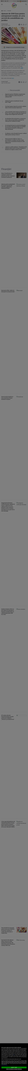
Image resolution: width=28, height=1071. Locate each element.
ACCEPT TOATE (14, 1067)
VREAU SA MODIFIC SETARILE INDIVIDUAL (14, 1069)
